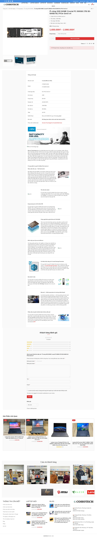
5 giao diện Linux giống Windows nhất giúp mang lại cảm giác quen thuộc (62, 506)
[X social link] (7, 1)
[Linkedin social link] (10, 1)
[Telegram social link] (12, 1)
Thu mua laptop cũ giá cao (8, 518)
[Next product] (93, 9)
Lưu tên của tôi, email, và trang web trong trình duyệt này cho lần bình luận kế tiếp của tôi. (47, 390)
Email (28, 384)
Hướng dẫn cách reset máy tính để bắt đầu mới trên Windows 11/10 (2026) (63, 513)
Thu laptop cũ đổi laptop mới (9, 516)
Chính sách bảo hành (7, 507)
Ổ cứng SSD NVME (28, 8)
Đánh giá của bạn (31, 361)
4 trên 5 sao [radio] (40, 361)
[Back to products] (92, 9)
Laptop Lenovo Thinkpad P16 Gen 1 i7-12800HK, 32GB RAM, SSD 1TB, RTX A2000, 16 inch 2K (37, 438)
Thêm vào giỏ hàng (74, 38)
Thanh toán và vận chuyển (8, 511)
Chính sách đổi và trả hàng (9, 509)
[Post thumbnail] (52, 506)
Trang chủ (5, 8)
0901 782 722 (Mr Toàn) (78, 517)
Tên (28, 379)
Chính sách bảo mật (7, 504)
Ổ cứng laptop (20, 8)
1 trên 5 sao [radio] (37, 361)
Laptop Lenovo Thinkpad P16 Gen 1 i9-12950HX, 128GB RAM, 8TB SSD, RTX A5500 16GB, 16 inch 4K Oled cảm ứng (60, 444)
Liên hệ (4, 526)
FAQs (4, 523)
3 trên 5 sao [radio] (39, 361)
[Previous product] (90, 9)
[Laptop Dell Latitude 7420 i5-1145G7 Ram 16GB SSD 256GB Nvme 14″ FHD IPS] (14, 427)
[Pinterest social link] (9, 1)
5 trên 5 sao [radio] (41, 361)
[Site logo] (11, 4)
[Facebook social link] (5, 1)
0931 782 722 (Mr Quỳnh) (78, 519)
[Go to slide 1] (47, 452)
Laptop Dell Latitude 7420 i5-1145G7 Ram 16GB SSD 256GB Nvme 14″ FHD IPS (39, 506)
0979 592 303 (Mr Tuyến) (78, 530)
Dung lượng (52, 33)
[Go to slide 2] (48, 452)
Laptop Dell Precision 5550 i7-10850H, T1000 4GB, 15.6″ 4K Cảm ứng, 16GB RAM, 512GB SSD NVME (82, 444)
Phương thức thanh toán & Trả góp (10, 514)
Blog (4, 521)
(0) (62, 446)
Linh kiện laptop (12, 8)
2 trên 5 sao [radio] (38, 361)
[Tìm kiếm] (89, 4)
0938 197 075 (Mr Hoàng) (78, 510)
